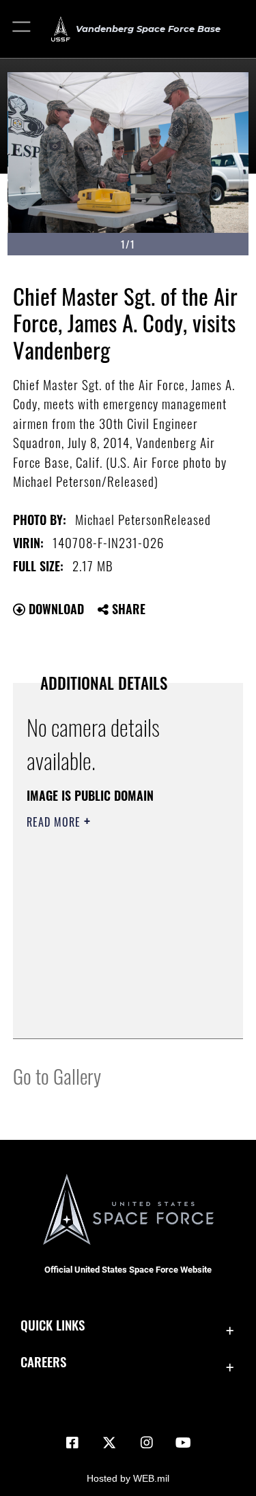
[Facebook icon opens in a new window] (72, 1443)
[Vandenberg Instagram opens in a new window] (147, 1443)
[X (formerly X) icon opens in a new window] (109, 1443)
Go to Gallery (57, 1075)
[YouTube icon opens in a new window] (183, 1443)
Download (54, 609)
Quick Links (52, 1325)
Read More (55, 822)
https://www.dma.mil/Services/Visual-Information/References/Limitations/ (110, 994)
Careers (43, 1361)
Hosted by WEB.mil (128, 1478)
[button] (22, 29)
